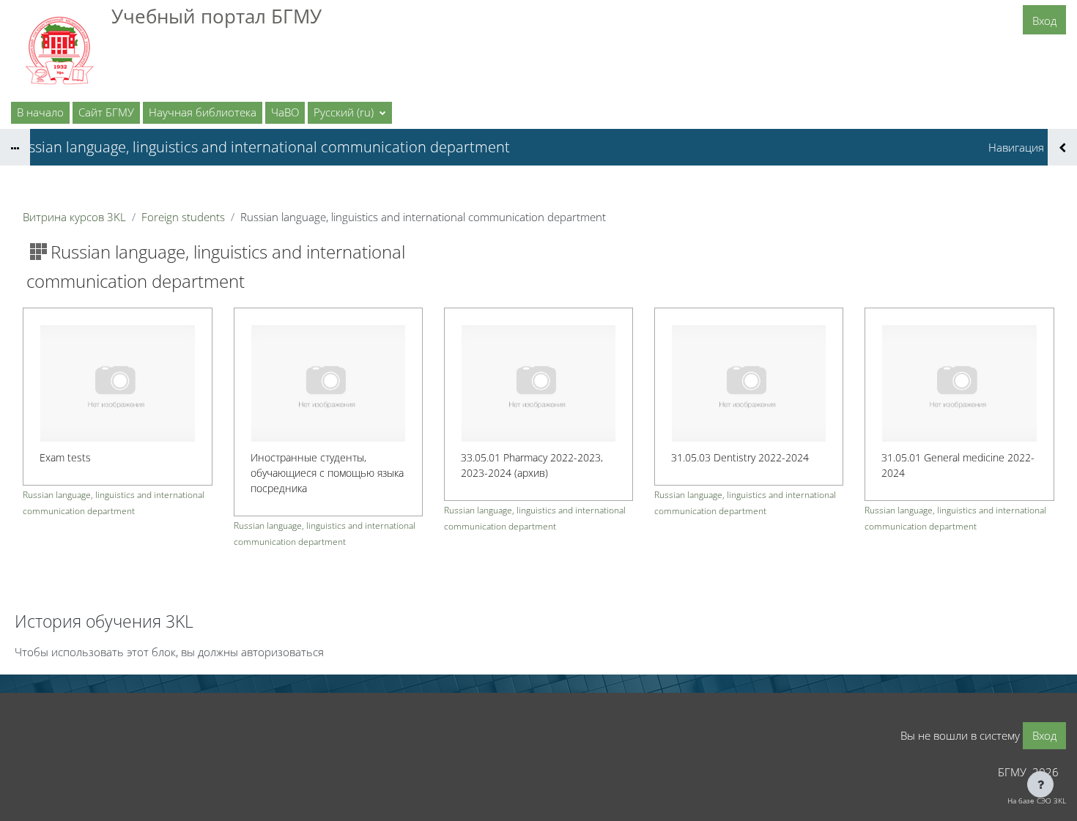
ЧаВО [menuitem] (285, 112)
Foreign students (183, 216)
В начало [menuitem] (40, 112)
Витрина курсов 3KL (74, 216)
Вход (1044, 20)
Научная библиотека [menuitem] (202, 112)
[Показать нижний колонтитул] (1040, 784)
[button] (350, 113)
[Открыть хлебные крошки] (15, 147)
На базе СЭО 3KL (1036, 800)
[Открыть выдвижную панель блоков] (1062, 147)
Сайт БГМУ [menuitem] (106, 112)
